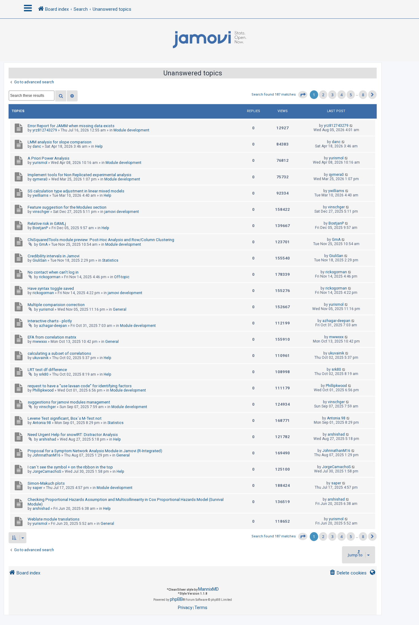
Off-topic (121, 277)
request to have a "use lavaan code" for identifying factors (80, 386)
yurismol (40, 163)
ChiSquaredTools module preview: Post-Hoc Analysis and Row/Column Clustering (101, 239)
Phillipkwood (43, 390)
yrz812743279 (45, 130)
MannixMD (208, 589)
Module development (131, 130)
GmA (43, 244)
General (119, 309)
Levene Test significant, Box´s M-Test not (65, 418)
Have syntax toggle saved (51, 288)
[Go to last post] (351, 125)
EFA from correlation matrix (52, 337)
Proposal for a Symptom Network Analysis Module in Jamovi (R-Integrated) (95, 451)
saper (37, 488)
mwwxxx (40, 341)
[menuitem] (348, 573)
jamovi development (121, 212)
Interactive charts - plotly (50, 321)
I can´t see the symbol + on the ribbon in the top (70, 467)
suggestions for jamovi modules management (69, 402)
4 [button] (341, 94)
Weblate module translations (53, 519)
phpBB (176, 599)
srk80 (43, 374)
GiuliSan (40, 260)
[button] (302, 94)
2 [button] (323, 94)
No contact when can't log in (53, 272)
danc (37, 146)
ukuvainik (40, 358)
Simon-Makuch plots (46, 483)
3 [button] (332, 94)
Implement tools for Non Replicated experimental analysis (79, 174)
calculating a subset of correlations (59, 353)
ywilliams (40, 195)
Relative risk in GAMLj (47, 223)
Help (99, 146)
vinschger (41, 212)
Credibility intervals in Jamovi (53, 256)
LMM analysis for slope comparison (59, 142)
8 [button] (363, 94)
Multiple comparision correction (56, 304)
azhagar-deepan (53, 326)
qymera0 (40, 179)
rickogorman (49, 277)
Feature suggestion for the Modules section (67, 207)
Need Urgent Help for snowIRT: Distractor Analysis (73, 434)
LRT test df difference (47, 369)
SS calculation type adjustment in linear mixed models (76, 191)
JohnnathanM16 (46, 455)
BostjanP (40, 228)
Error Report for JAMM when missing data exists (71, 125)
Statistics (110, 260)
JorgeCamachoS (47, 471)
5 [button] (351, 94)
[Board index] (209, 39)
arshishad (47, 439)
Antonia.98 (42, 423)
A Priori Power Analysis (48, 158)
